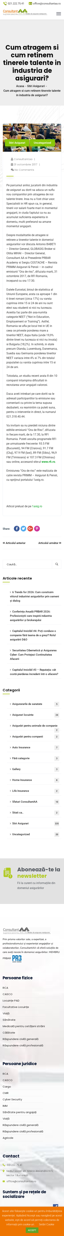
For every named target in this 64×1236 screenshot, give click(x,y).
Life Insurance (34, 790)
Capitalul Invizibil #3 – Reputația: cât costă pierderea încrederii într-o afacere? (34, 672)
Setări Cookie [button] (46, 1224)
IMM (5, 1106)
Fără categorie (34, 758)
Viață (6, 1013)
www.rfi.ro (48, 461)
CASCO (7, 994)
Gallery (34, 769)
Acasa (20, 86)
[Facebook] (17, 528)
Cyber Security (12, 1099)
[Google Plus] (30, 528)
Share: (6, 528)
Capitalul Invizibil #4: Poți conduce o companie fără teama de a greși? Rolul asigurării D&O (33, 635)
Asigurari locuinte (35, 714)
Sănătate (9, 1020)
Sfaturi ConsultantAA (35, 801)
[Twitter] (23, 528)
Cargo (7, 1086)
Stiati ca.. (34, 812)
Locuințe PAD (11, 1000)
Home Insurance (34, 780)
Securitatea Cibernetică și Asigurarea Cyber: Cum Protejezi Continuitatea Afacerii (33, 655)
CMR (6, 1093)
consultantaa (23, 159)
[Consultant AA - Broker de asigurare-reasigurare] (25, 12)
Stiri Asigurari (36, 86)
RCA (5, 988)
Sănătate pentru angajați (19, 1112)
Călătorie (9, 1032)
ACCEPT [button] (32, 1230)
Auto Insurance (34, 747)
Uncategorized (42, 142)
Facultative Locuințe (16, 1007)
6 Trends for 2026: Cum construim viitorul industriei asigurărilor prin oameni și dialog (34, 596)
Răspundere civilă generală (20, 1039)
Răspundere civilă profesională (23, 1045)
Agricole (8, 1138)
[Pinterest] (37, 528)
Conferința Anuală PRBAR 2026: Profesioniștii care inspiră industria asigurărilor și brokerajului (31, 616)
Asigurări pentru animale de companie (34, 727)
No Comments (24, 170)
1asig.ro (37, 506)
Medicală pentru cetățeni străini (24, 1026)
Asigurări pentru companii (34, 736)
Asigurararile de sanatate (34, 704)
